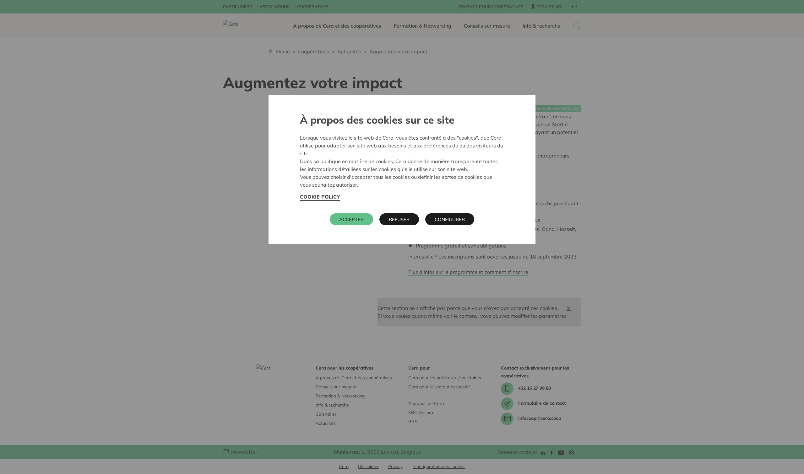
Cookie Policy (320, 197)
